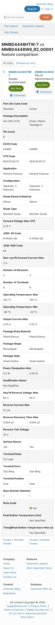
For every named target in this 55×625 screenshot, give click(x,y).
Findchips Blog (44, 4)
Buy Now (16, 88)
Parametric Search (37, 563)
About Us (8, 568)
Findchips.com (4, 7)
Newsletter (9, 593)
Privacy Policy (38, 606)
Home (6, 563)
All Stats (8, 63)
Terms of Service (14, 609)
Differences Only (25, 63)
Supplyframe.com (17, 606)
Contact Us (9, 576)
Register (32, 8)
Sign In (49, 8)
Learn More (9, 572)
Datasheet (19, 95)
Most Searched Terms (39, 568)
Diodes (7, 539)
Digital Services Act (38, 609)
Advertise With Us (41, 588)
